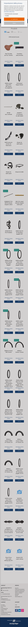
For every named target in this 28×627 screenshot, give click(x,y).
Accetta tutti (15, 19)
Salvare (14, 23)
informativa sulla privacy (9, 11)
